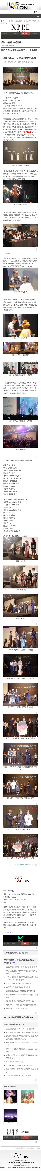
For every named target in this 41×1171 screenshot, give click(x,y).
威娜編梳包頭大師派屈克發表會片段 (20, 1001)
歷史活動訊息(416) (20, 953)
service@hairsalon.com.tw (23, 1164)
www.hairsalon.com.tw (17, 899)
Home (4, 21)
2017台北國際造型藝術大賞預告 (18, 1075)
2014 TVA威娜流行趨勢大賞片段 (18, 983)
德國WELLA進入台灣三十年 (17, 1008)
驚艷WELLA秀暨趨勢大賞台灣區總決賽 (21, 1005)
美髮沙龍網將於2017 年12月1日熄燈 (20, 1029)
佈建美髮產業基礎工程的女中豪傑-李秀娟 (22, 1032)
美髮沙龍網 (18, 21)
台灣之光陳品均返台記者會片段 (18, 987)
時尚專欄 (10, 21)
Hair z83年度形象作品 (14, 1062)
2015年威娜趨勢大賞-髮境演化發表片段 (21, 967)
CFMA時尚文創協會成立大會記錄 (19, 1065)
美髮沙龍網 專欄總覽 (8, 46)
